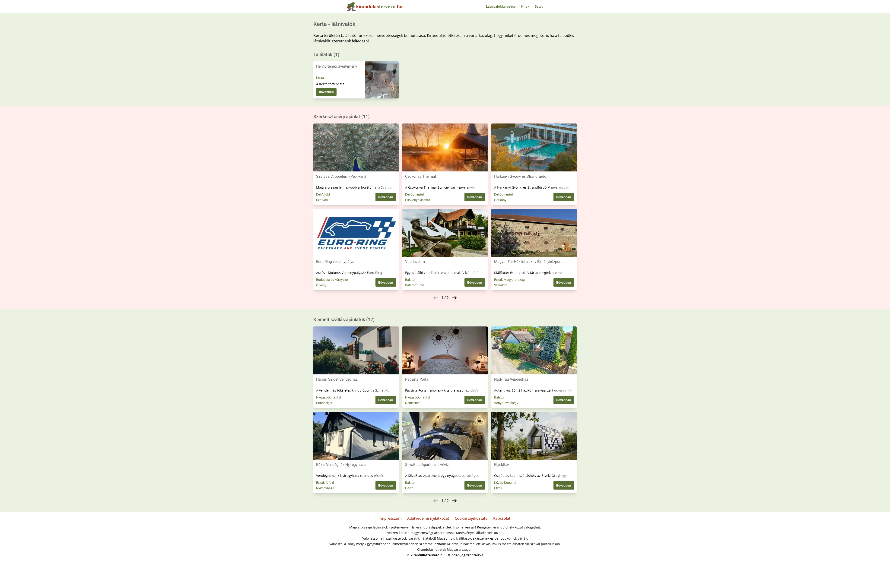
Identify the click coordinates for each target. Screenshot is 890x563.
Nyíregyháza (325, 488)
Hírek (525, 6)
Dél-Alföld (323, 194)
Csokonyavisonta (417, 200)
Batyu (539, 6)
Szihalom (500, 285)
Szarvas (322, 200)
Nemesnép (412, 403)
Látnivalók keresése (501, 6)
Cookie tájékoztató (471, 518)
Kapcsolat (501, 518)
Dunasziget (324, 403)
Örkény (321, 285)
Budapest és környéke (332, 280)
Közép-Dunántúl (505, 482)
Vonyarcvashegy (506, 403)
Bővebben (326, 92)
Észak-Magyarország (509, 280)
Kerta (320, 77)
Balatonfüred (414, 285)
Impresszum (391, 518)
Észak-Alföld (325, 482)
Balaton (410, 280)
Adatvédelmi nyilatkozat (428, 518)
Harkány (500, 200)
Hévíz (409, 488)
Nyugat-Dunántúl (328, 397)
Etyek (498, 488)
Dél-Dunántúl (414, 194)
